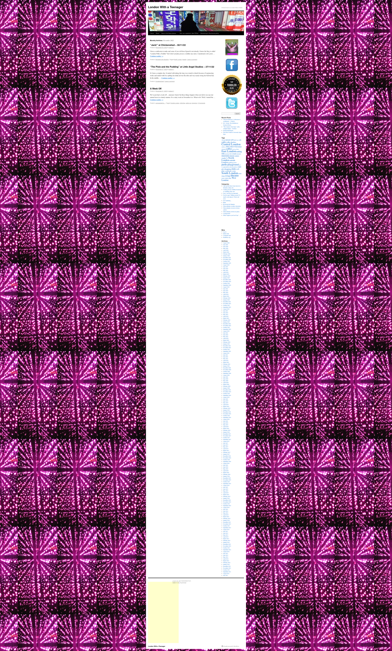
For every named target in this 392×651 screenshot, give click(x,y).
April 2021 (225, 360)
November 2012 (227, 546)
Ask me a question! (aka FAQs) (189, 33)
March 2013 (226, 538)
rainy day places (233, 167)
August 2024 (226, 287)
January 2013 (226, 542)
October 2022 (226, 327)
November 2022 (227, 325)
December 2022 (227, 323)
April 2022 (225, 338)
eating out (188, 103)
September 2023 (227, 307)
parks (224, 164)
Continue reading (156, 56)
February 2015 (226, 496)
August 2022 (226, 331)
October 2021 (226, 349)
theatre (184, 59)
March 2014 (226, 516)
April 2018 (225, 426)
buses (237, 140)
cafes (224, 141)
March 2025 (226, 274)
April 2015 (225, 493)
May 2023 (225, 314)
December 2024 (227, 279)
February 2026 (226, 254)
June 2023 (225, 312)
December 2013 (227, 522)
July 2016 (225, 465)
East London (229, 151)
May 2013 (225, 535)
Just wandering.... (160, 103)
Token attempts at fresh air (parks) (231, 211)
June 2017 (225, 445)
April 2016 (225, 470)
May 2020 (225, 380)
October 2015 (226, 481)
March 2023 (226, 318)
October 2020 (226, 371)
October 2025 (226, 261)
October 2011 (226, 570)
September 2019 (227, 395)
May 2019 (225, 402)
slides (233, 168)
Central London (175, 103)
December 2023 (227, 301)
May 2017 (225, 447)
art (232, 139)
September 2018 (227, 417)
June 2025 (225, 268)
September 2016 (227, 461)
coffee (229, 148)
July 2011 (225, 575)
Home (152, 33)
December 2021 (227, 346)
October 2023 (226, 305)
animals (228, 140)
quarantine (226, 167)
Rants (224, 202)
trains (223, 178)
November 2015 (227, 480)
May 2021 (225, 358)
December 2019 (227, 390)
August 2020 (226, 375)
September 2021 (227, 351)
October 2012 (226, 548)
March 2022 (226, 340)
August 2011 (226, 573)
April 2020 (225, 382)
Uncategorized (160, 81)
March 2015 (226, 494)
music (232, 155)
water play (228, 178)
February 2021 (226, 364)
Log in (224, 232)
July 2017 (225, 443)
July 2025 (225, 267)
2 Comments (201, 103)
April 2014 (225, 515)
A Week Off (155, 88)
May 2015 (225, 491)
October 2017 (226, 437)
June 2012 (225, 555)
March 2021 (226, 362)
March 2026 (226, 252)
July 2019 (225, 399)
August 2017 (226, 441)
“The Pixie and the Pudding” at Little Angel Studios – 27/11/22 (182, 66)
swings (228, 175)
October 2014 (226, 504)
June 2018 (225, 423)
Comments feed (227, 235)
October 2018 (226, 415)
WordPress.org (226, 237)
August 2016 (226, 463)
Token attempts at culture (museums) (232, 206)
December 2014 (227, 500)
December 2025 (227, 257)
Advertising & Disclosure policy (209, 33)
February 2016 (226, 474)
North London (178, 59)
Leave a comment (192, 59)
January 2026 (226, 256)
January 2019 (226, 410)
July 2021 (225, 355)
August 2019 (226, 397)
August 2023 (226, 309)
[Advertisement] (163, 612)
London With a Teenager (165, 7)
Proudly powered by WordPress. (231, 646)
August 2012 (226, 551)
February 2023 (226, 320)
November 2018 (227, 414)
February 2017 (226, 452)
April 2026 (225, 250)
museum (239, 154)
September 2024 (227, 285)
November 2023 (227, 303)
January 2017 (226, 454)
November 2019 (227, 391)
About (157, 33)
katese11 (171, 47)
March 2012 (226, 560)
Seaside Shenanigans (228, 130)
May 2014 (225, 513)
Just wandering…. (227, 200)
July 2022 (225, 333)
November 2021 (227, 347)
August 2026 (226, 243)
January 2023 (226, 322)
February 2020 (226, 386)
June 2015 (225, 489)
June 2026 (225, 246)
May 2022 (225, 336)
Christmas (238, 146)
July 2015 (225, 487)
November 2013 (227, 524)
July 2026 (225, 244)
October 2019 (226, 393)
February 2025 (226, 276)
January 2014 (226, 520)
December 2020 (227, 368)
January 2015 (226, 498)
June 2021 (225, 357)
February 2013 (226, 540)
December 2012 (227, 544)
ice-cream (233, 153)
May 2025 (225, 270)
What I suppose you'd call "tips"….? (232, 215)
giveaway (227, 154)
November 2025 (227, 259)
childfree (224, 147)
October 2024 (226, 283)
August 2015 (226, 485)
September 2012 (227, 549)
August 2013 (226, 529)
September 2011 (227, 572)
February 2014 (226, 518)
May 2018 (225, 425)
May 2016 (225, 469)
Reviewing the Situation (162, 59)
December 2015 (227, 478)
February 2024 (226, 298)
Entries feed (226, 233)
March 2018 (226, 428)
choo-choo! (230, 146)
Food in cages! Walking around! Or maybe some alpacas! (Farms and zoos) (231, 197)
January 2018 (226, 432)
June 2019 (225, 401)
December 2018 (227, 412)
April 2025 (225, 272)
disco (237, 149)
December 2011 (227, 566)
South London (230, 173)
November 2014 (227, 502)
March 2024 (226, 296)
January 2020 (226, 388)
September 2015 (227, 483)
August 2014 (226, 507)
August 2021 (226, 353)
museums (225, 155)
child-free (182, 103)
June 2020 (225, 379)
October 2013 (226, 526)
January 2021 (226, 366)
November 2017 (227, 436)
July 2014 (225, 509)
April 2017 (225, 448)
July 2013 (225, 531)
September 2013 (227, 527)
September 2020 (227, 373)
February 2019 (226, 408)
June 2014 (225, 511)
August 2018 (226, 419)
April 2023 (225, 316)
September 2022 (227, 329)
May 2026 (225, 248)
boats (234, 140)
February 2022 (226, 342)
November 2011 (227, 568)
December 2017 (227, 434)
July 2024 (225, 289)
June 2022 (225, 335)
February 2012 (226, 562)
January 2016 (226, 476)
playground (233, 164)
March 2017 (226, 450)
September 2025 (227, 263)
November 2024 (227, 281)
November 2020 (227, 369)
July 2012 (225, 553)
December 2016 (227, 456)
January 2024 (226, 300)
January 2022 (226, 344)
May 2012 (225, 557)
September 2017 (227, 439)
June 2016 (225, 467)
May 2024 (225, 292)
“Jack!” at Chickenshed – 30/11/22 (168, 44)
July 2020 (225, 377)
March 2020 (226, 384)
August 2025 (226, 265)
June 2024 (225, 290)
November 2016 (227, 458)
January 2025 (226, 278)
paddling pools (232, 162)
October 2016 (226, 459)
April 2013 (225, 537)
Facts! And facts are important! (230, 193)
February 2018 (226, 430)
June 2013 (225, 533)
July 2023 (225, 311)
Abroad (223, 140)
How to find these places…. (169, 33)
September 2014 (227, 505)
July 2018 (225, 421)
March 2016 (226, 472)
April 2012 (225, 559)
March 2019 (226, 406)
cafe (240, 140)
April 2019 (225, 404)
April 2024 (225, 294)
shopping (194, 103)
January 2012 (226, 564)
